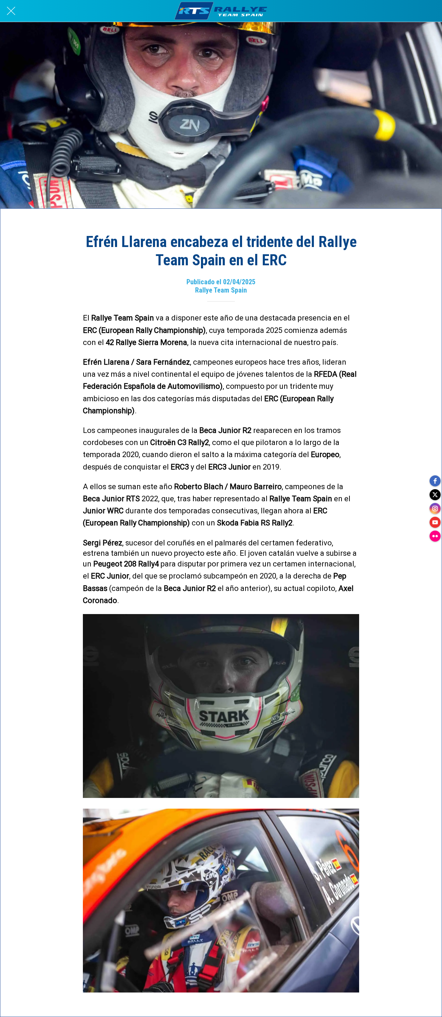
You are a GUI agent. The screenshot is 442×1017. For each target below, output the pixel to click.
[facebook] (435, 480)
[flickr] (435, 536)
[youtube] (435, 522)
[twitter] (435, 494)
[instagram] (435, 508)
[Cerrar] (11, 11)
